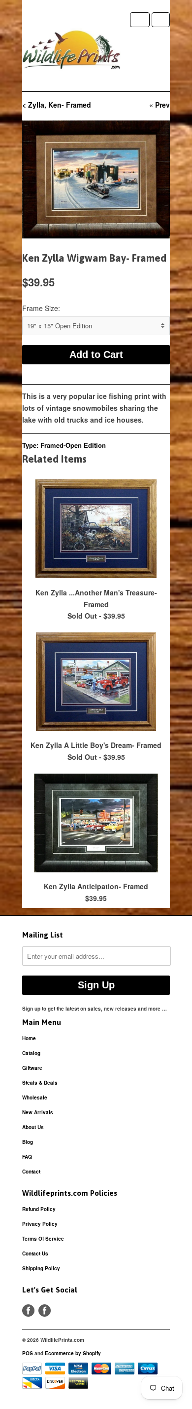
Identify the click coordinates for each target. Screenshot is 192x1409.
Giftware (32, 1067)
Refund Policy (39, 1209)
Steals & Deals (40, 1082)
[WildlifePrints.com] (71, 52)
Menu (140, 19)
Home (29, 1038)
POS (27, 1353)
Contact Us (35, 1253)
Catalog (31, 1053)
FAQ (27, 1156)
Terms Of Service (43, 1238)
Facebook (28, 1310)
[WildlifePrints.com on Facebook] (44, 1310)
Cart (161, 19)
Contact (31, 1171)
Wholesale (34, 1097)
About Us (33, 1127)
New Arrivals (37, 1112)
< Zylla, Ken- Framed (56, 105)
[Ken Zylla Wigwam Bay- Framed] (96, 179)
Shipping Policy (41, 1268)
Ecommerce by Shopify (73, 1353)
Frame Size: (41, 308)
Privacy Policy (40, 1223)
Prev (162, 105)
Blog (27, 1141)
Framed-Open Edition (73, 445)
